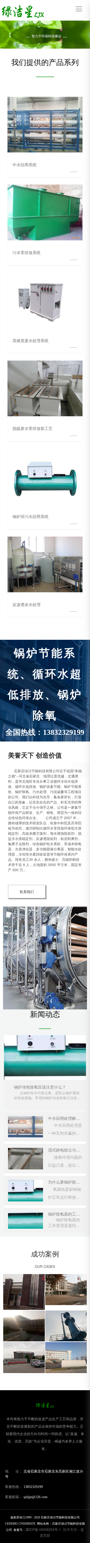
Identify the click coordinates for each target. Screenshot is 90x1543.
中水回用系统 (24, 164)
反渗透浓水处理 (26, 604)
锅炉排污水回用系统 (30, 516)
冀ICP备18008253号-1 (43, 1529)
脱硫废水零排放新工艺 (32, 428)
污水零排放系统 (26, 252)
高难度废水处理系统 (30, 340)
